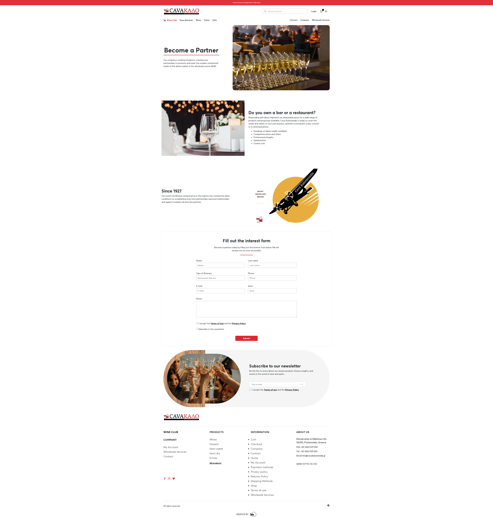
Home (254, 458)
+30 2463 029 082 (309, 447)
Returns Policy (259, 476)
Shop (254, 485)
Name (199, 260)
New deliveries (186, 20)
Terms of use (270, 389)
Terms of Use (217, 323)
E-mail (199, 286)
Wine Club (172, 20)
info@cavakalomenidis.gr (313, 455)
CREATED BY (242, 514)
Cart (253, 439)
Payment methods (262, 467)
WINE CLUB (170, 432)
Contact (294, 20)
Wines (198, 20)
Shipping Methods (262, 481)
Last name (253, 260)
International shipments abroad (246, 2)
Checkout (256, 444)
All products (215, 463)
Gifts (214, 20)
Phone (251, 273)
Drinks (207, 20)
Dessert (214, 444)
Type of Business (204, 273)
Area (250, 286)
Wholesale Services (321, 20)
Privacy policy (259, 471)
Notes (199, 298)
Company (304, 20)
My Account (170, 447)
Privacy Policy (239, 323)
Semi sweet (216, 448)
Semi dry (215, 453)
